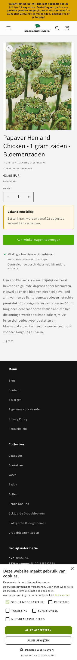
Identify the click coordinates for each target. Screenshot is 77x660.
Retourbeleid (18, 429)
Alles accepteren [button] (38, 630)
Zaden (13, 484)
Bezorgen (15, 400)
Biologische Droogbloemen (27, 523)
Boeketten (16, 465)
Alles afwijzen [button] (38, 640)
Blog (12, 380)
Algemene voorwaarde (24, 409)
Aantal (7, 188)
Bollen (13, 494)
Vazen (13, 475)
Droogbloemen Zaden (24, 533)
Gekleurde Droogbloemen (27, 513)
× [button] (72, 569)
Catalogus (15, 455)
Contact (14, 390)
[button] (8, 28)
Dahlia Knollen (19, 504)
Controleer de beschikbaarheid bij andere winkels (36, 266)
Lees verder (62, 595)
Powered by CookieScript (38, 655)
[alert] (38, 612)
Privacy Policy (18, 419)
